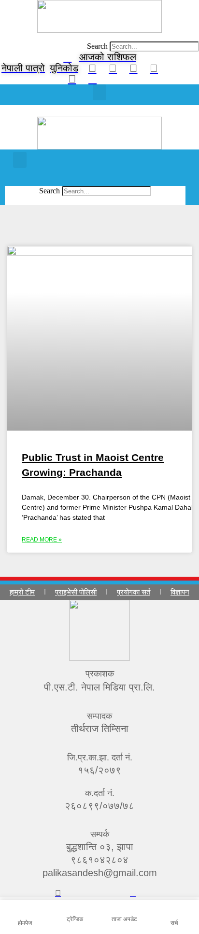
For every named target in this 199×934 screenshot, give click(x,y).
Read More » (42, 539)
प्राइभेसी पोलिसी (76, 592)
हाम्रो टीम (22, 592)
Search (97, 46)
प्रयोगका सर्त (133, 592)
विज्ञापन (180, 592)
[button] (99, 37)
